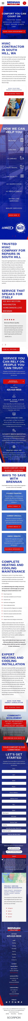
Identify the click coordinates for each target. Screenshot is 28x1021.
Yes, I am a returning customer (14, 851)
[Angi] (21, 1002)
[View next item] (15, 236)
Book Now (13, 215)
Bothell (10, 916)
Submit (14, 856)
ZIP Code (14, 816)
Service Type (14, 822)
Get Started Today (13, 93)
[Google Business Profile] (6, 1002)
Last (14, 774)
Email (14, 780)
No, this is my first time (14, 848)
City (14, 804)
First (14, 768)
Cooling (14, 945)
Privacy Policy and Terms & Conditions (16, 869)
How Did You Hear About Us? (14, 828)
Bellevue (10, 914)
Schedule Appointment (13, 381)
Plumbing (14, 954)
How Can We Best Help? (14, 834)
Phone (14, 786)
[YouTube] (18, 1002)
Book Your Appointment (13, 31)
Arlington (10, 908)
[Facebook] (9, 1002)
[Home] (13, 3)
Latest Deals (13, 526)
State (14, 810)
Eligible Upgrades (13, 549)
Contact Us (14, 960)
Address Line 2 (14, 798)
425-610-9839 (14, 389)
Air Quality (14, 948)
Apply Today (13, 506)
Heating (14, 943)
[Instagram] (12, 1002)
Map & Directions (14, 972)
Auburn (9, 911)
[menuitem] (7, 1014)
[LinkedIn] (15, 1002)
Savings (14, 957)
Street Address (14, 792)
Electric (14, 951)
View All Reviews (10, 349)
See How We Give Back (13, 738)
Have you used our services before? (14, 845)
